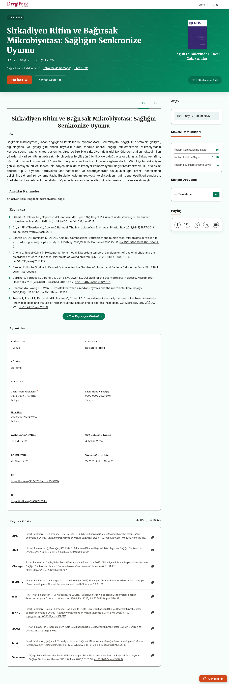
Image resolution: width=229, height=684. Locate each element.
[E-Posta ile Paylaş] (216, 225)
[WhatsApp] (187, 225)
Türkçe (201, 4)
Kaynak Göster (48, 79)
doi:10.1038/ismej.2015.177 (29, 261)
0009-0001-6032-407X (24, 416)
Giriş (215, 4)
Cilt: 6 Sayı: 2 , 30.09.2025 (193, 116)
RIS (142, 520)
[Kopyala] (152, 537)
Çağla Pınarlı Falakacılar (22, 68)
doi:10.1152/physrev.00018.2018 (32, 231)
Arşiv (175, 101)
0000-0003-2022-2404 (98, 395)
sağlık (61, 198)
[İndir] (216, 194)
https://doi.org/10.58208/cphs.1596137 (35, 481)
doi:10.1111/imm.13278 (54, 292)
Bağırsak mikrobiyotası (41, 198)
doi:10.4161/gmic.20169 (33, 307)
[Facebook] (178, 225)
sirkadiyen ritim (16, 198)
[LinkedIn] (206, 225)
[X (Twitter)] (197, 225)
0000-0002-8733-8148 (24, 396)
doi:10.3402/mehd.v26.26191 (92, 282)
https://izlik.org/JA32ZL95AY (29, 501)
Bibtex (157, 520)
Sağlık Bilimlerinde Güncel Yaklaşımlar (197, 56)
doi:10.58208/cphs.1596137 (74, 552)
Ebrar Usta (81, 68)
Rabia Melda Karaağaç (57, 68)
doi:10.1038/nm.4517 (81, 221)
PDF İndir (17, 80)
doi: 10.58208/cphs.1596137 (104, 598)
